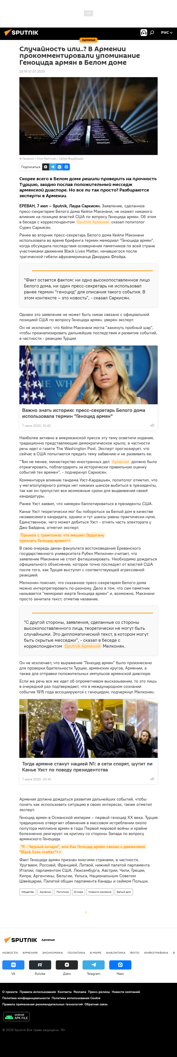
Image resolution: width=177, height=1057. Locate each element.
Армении (120, 461)
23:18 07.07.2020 (32, 71)
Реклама (80, 992)
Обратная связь (96, 1004)
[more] (152, 425)
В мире (78, 892)
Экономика (52, 952)
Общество (27, 892)
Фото (134, 952)
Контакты (65, 992)
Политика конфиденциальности (26, 998)
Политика (62, 892)
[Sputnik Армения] (22, 36)
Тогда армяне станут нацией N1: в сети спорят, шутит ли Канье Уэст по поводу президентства (87, 767)
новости (10, 952)
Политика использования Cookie (76, 998)
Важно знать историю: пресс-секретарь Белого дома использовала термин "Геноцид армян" (83, 413)
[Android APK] (16, 1017)
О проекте (10, 992)
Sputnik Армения (93, 222)
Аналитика (115, 952)
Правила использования (38, 992)
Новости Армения (99, 892)
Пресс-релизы (99, 992)
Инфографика (156, 952)
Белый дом (124, 892)
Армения (45, 892)
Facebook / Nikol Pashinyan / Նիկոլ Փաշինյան (52, 158)
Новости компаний (126, 992)
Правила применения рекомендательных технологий (42, 1004)
